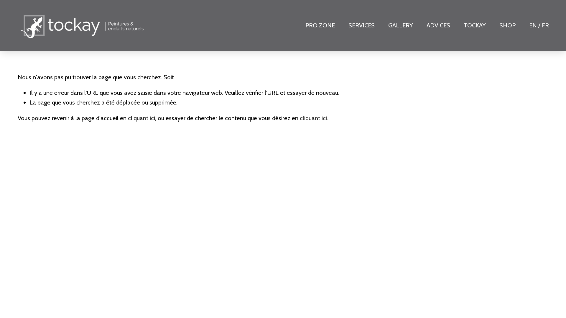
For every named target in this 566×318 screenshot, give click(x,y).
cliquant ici (141, 118)
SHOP (507, 25)
